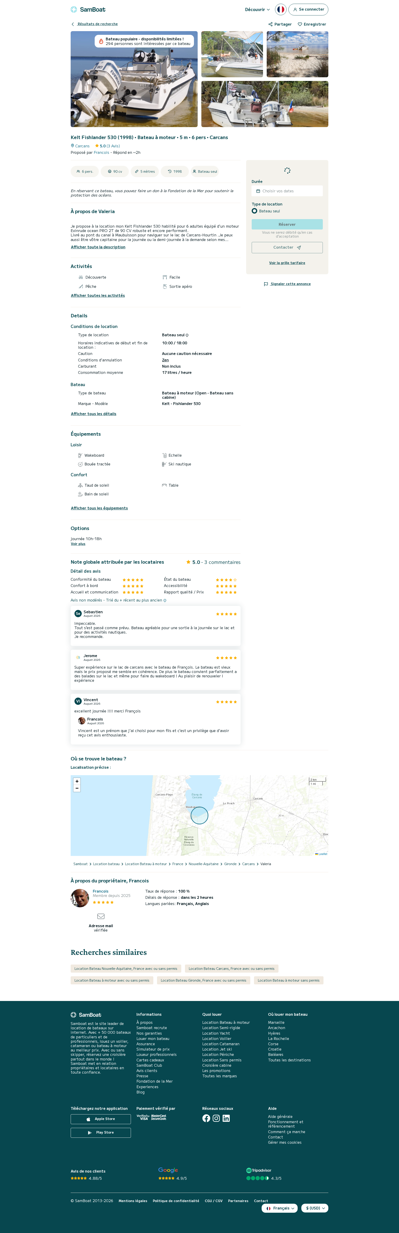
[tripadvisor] (259, 1170)
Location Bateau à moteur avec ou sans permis (112, 980)
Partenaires (238, 1201)
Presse (142, 1076)
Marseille (276, 1022)
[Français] (281, 9)
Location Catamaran (220, 1044)
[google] (168, 1170)
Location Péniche (218, 1054)
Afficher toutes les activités (98, 295)
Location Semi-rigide (221, 1027)
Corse (273, 1044)
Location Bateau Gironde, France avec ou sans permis (203, 980)
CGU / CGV (214, 1201)
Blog (140, 1092)
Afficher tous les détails (93, 413)
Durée (257, 181)
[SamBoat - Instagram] (216, 1118)
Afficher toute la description (98, 247)
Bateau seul (269, 211)
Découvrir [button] (255, 9)
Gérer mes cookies (285, 1142)
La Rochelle (278, 1038)
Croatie (274, 1049)
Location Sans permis (222, 1060)
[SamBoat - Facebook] (206, 1118)
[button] (76, 781)
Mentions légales (133, 1201)
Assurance (145, 1044)
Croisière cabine (216, 1065)
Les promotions (216, 1070)
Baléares (275, 1054)
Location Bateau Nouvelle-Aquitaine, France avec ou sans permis (126, 968)
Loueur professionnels (156, 1054)
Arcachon (276, 1027)
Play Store (104, 1132)
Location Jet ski (217, 1049)
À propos (144, 1022)
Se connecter (311, 9)
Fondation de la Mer (154, 1081)
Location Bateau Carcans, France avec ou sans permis (232, 968)
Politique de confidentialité (176, 1201)
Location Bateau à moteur (226, 1022)
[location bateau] (88, 9)
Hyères (274, 1033)
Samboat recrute (151, 1027)
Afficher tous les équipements (99, 508)
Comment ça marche (286, 1131)
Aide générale (280, 1116)
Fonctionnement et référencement (285, 1124)
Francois (102, 152)
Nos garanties (149, 1033)
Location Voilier (216, 1038)
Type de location (267, 204)
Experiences (147, 1086)
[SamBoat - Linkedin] (226, 1118)
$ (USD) (313, 1208)
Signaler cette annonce (290, 283)
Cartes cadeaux (150, 1060)
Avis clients (146, 1070)
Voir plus (78, 544)
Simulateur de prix (153, 1049)
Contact (275, 1137)
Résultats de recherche (97, 23)
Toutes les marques (219, 1076)
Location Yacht (216, 1033)
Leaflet (322, 854)
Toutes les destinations (289, 1060)
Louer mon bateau (152, 1038)
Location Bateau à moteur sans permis (289, 980)
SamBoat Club (149, 1065)
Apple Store (104, 1118)
